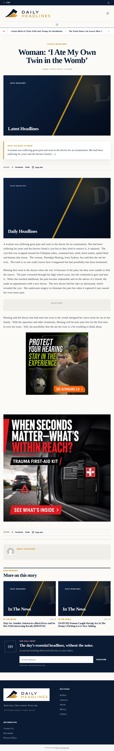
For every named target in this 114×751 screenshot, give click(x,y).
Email (27, 167)
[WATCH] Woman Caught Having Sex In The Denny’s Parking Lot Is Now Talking (81, 624)
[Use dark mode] (109, 3)
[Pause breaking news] (108, 31)
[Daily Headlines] (27, 13)
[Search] (108, 13)
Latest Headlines (57, 44)
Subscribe (101, 659)
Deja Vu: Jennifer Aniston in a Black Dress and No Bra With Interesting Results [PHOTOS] (29, 624)
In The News (9, 619)
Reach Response (62, 748)
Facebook (19, 167)
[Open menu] (57, 24)
